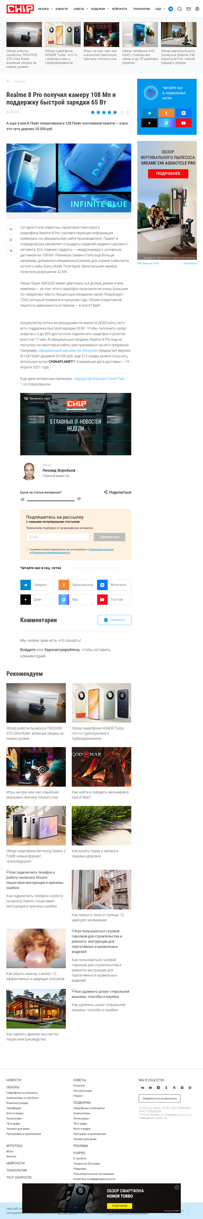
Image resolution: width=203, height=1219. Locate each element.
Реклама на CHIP (148, 263)
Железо (11, 1156)
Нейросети (119, 8)
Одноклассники (82, 585)
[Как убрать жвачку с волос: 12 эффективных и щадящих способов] (36, 948)
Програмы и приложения (89, 1133)
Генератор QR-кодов (86, 1163)
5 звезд (114, 112)
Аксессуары (14, 1118)
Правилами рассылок (101, 549)
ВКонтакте (118, 585)
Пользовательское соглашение (93, 1173)
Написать (118, 620)
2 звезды (98, 112)
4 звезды (109, 112)
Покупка (79, 1085)
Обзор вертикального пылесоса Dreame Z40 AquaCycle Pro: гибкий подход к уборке (178, 57)
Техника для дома (18, 1128)
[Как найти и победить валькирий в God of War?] (101, 767)
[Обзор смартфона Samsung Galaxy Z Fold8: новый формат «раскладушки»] (36, 825)
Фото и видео (15, 1113)
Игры (9, 1151)
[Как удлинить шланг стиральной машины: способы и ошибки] (101, 994)
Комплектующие (17, 1103)
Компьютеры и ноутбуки (22, 1097)
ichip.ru (79, 1153)
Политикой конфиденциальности (51, 552)
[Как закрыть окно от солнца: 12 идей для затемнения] (101, 889)
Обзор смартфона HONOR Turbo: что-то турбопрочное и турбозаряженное (61, 57)
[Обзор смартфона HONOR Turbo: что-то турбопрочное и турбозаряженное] (101, 703)
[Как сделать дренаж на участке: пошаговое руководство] (36, 1009)
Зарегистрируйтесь (62, 649)
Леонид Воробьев (58, 470)
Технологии (141, 8)
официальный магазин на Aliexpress (68, 350)
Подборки (98, 8)
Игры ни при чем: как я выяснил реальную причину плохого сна (100, 55)
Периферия (13, 1108)
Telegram (40, 585)
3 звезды (103, 112)
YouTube (117, 599)
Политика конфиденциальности (94, 1179)
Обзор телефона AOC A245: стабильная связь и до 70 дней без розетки (140, 57)
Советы (79, 8)
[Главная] (7, 81)
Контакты (190, 263)
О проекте (79, 1158)
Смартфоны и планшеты (22, 1092)
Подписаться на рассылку (160, 1098)
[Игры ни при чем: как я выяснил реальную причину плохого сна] (36, 767)
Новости (62, 8)
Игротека (14, 1146)
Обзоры (43, 8)
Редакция (79, 1168)
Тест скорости (18, 1177)
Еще (158, 8)
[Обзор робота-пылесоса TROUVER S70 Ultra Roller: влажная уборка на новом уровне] (36, 703)
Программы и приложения (23, 1133)
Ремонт (78, 1095)
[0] (79, 499)
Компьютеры (81, 1113)
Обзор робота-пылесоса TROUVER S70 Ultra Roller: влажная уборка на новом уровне (21, 59)
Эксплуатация (82, 1090)
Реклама (80, 1146)
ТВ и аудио (13, 1123)
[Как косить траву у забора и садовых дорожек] (101, 825)
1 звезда (93, 112)
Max (75, 599)
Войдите (28, 649)
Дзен (37, 599)
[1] (22, 499)
